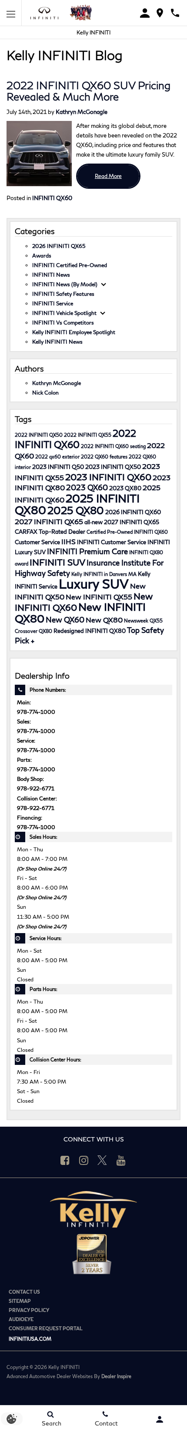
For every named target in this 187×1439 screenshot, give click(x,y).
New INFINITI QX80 (80, 612)
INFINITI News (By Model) (64, 284)
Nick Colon (45, 392)
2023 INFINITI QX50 (113, 466)
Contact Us (24, 1292)
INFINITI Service (52, 303)
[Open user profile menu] (160, 1419)
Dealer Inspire (116, 1376)
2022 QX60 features (104, 456)
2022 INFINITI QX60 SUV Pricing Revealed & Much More (88, 91)
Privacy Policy (29, 1310)
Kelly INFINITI (93, 32)
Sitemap (20, 1301)
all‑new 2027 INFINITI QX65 (121, 522)
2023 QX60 (87, 487)
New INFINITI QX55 (99, 596)
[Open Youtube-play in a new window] (121, 1160)
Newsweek (136, 620)
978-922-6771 (35, 788)
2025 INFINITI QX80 (77, 504)
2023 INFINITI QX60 (108, 477)
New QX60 (65, 619)
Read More (108, 176)
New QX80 (104, 620)
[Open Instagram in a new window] (83, 1160)
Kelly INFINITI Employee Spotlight (73, 332)
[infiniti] (46, 13)
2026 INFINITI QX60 (133, 512)
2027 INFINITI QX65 (49, 521)
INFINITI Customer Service (111, 542)
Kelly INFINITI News (57, 341)
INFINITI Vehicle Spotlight (64, 313)
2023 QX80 (125, 488)
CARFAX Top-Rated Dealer (50, 531)
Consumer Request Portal (46, 1328)
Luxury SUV (94, 583)
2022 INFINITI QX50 (39, 435)
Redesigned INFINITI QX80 (89, 630)
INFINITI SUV (57, 562)
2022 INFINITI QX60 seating (113, 446)
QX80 (45, 631)
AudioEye (21, 1319)
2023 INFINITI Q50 (58, 466)
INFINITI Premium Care (87, 551)
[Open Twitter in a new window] (102, 1160)
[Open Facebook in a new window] (64, 1160)
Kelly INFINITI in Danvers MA (104, 574)
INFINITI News (51, 274)
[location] (159, 12)
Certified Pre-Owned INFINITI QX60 (127, 532)
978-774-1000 (36, 712)
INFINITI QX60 (52, 197)
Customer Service (37, 542)
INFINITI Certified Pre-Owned (69, 265)
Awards (41, 255)
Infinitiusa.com (30, 1339)
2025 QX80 (75, 510)
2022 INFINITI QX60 (75, 439)
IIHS (68, 541)
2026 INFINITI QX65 (58, 246)
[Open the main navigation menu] (11, 13)
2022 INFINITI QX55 (87, 435)
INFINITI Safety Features (63, 294)
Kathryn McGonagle (81, 111)
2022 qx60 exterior (57, 456)
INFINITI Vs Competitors (63, 322)
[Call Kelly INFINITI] (175, 12)
